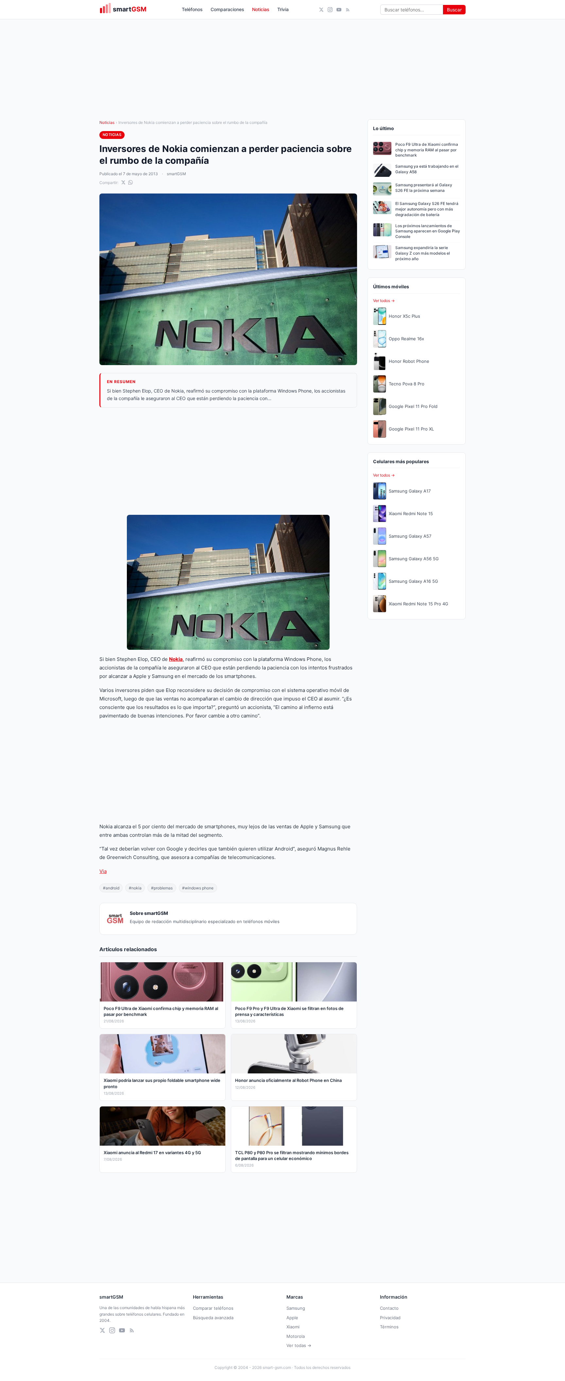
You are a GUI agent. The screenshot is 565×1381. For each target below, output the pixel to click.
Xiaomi (293, 1326)
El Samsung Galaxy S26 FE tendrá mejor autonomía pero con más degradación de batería (426, 209)
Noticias (260, 9)
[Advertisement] (228, 461)
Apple (292, 1317)
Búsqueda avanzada (213, 1317)
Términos (389, 1326)
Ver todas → (298, 1345)
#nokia (135, 887)
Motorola (295, 1336)
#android (111, 887)
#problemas (162, 887)
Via (103, 871)
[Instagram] (330, 9)
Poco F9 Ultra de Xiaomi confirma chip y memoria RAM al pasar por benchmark (426, 150)
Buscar (454, 9)
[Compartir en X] (123, 182)
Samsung (295, 1308)
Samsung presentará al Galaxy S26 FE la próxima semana (423, 187)
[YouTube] (338, 9)
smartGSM (176, 173)
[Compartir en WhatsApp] (130, 182)
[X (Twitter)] (321, 9)
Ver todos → (384, 300)
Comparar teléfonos (213, 1308)
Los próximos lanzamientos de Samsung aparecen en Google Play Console (427, 231)
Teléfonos (192, 9)
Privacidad (390, 1317)
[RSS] (347, 9)
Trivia (283, 9)
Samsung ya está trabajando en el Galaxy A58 (426, 169)
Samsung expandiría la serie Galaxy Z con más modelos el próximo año (422, 253)
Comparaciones (227, 9)
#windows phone (198, 887)
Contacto (389, 1308)
